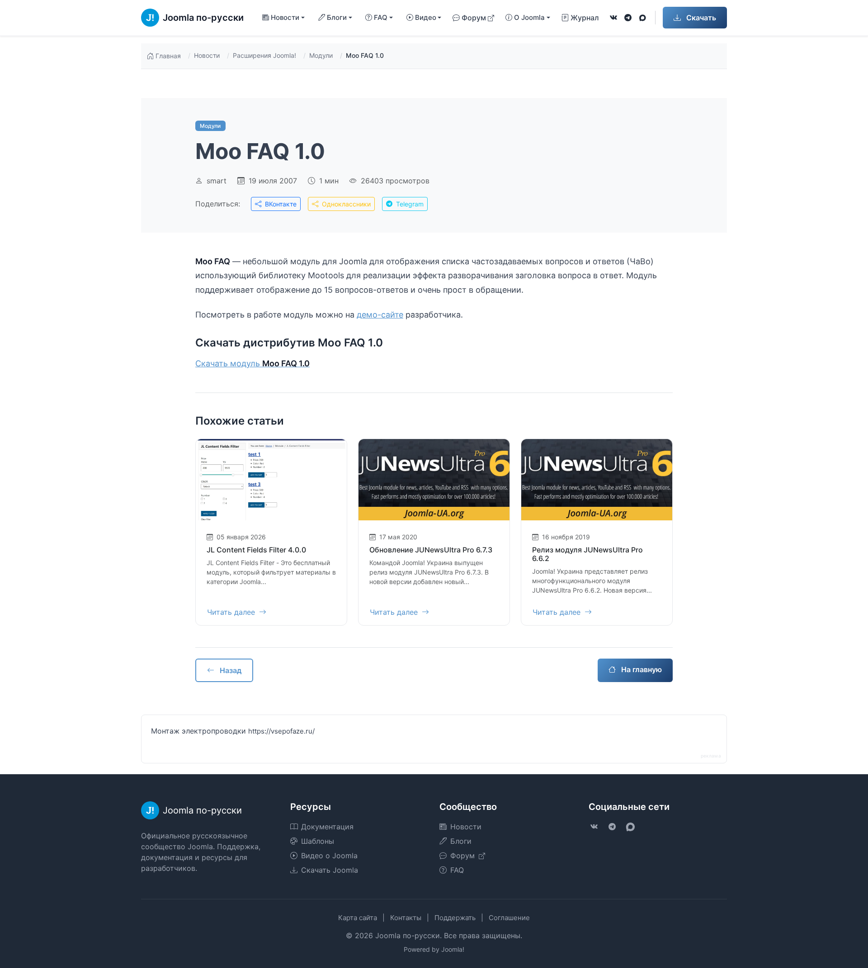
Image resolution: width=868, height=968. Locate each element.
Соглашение (509, 917)
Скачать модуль (252, 363)
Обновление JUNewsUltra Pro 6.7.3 (430, 549)
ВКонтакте (280, 204)
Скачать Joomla (329, 869)
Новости (207, 55)
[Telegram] (628, 17)
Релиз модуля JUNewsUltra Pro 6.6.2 (587, 554)
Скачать (700, 17)
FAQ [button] (380, 17)
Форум (474, 17)
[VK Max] (642, 17)
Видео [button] (425, 17)
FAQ (457, 869)
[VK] (613, 17)
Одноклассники (345, 204)
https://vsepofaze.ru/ (281, 731)
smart (216, 180)
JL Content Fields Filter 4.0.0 (256, 549)
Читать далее (232, 612)
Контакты (405, 917)
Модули (321, 55)
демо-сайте (380, 314)
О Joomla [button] (529, 17)
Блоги (461, 841)
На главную (640, 669)
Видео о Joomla (329, 855)
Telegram (409, 204)
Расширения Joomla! (264, 55)
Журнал (585, 17)
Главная (168, 56)
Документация (327, 826)
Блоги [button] (337, 17)
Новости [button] (285, 17)
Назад (229, 670)
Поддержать (455, 917)
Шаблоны (317, 841)
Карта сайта (357, 917)
